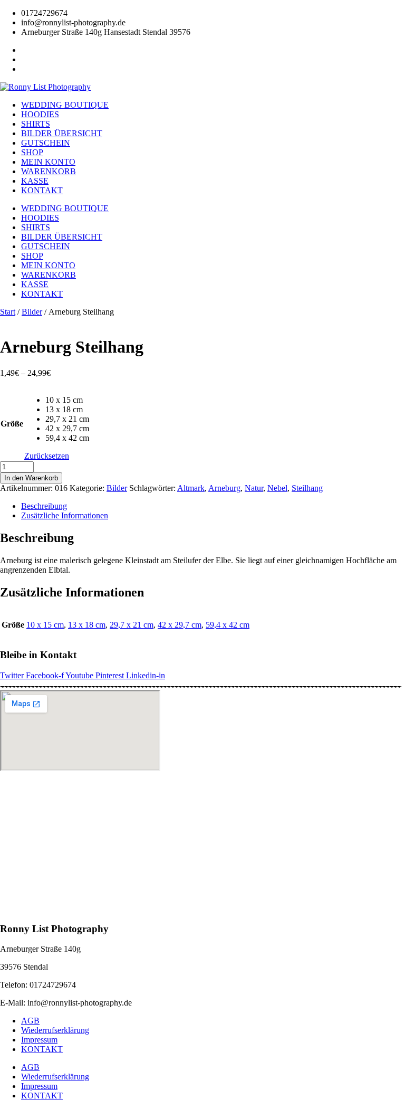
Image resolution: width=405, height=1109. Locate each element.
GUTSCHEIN (45, 142)
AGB (30, 1020)
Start (7, 311)
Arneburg (224, 488)
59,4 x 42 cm (227, 624)
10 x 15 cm (45, 624)
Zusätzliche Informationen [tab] (64, 515)
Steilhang (307, 488)
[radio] (67, 400)
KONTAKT (42, 190)
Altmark (191, 488)
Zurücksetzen (46, 455)
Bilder (32, 311)
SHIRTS (35, 123)
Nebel (277, 488)
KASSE (35, 180)
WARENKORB (48, 171)
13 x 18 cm (86, 624)
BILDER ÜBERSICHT (61, 133)
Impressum (39, 1039)
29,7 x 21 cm (131, 624)
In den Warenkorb (31, 478)
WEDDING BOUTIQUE (65, 104)
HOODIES (40, 114)
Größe (12, 423)
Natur (254, 488)
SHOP (32, 152)
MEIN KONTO (48, 161)
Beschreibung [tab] (44, 505)
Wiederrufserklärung (55, 1030)
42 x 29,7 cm (179, 624)
